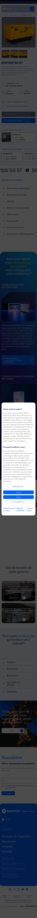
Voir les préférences (18, 502)
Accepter (18, 492)
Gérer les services (18, 486)
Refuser (18, 497)
